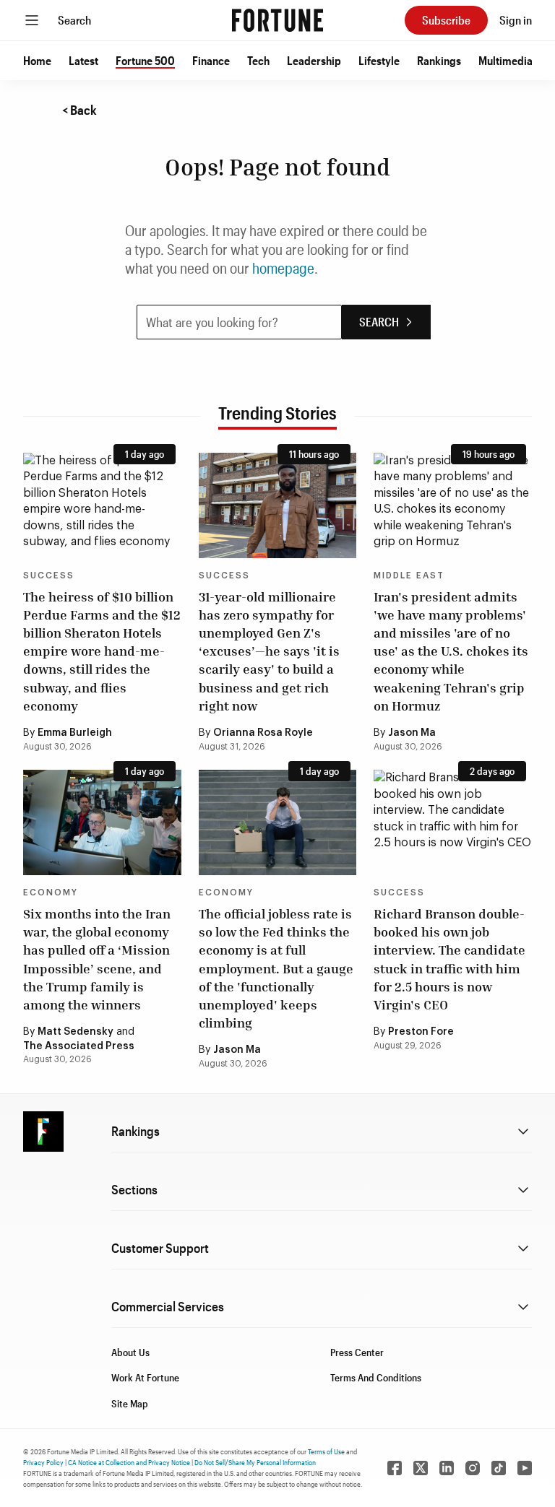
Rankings (439, 60)
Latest (83, 60)
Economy (50, 892)
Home (37, 60)
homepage (283, 268)
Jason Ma (412, 733)
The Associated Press (78, 1046)
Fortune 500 (145, 60)
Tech (258, 60)
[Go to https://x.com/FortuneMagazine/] (420, 1468)
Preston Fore (421, 1032)
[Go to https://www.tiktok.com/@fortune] (498, 1468)
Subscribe (446, 20)
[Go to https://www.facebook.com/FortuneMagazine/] (394, 1468)
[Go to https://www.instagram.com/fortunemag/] (472, 1468)
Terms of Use (326, 1451)
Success (48, 575)
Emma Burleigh (75, 733)
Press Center (357, 1352)
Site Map (129, 1403)
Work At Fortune (145, 1377)
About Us (130, 1352)
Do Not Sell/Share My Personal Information (255, 1462)
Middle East (409, 575)
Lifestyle (379, 60)
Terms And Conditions (375, 1377)
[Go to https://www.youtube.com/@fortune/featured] (524, 1468)
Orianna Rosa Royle (263, 733)
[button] (37, 61)
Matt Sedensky (75, 1032)
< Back (79, 110)
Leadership (314, 60)
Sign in (515, 20)
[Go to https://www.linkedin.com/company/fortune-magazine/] (446, 1468)
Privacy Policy (43, 1462)
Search (74, 20)
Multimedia (505, 60)
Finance (211, 60)
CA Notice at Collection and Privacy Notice (129, 1462)
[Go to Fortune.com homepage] (277, 20)
